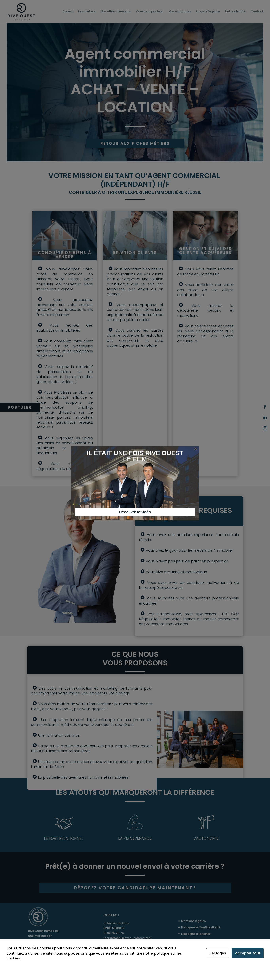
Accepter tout (247, 953)
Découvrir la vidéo (135, 511)
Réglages (218, 953)
